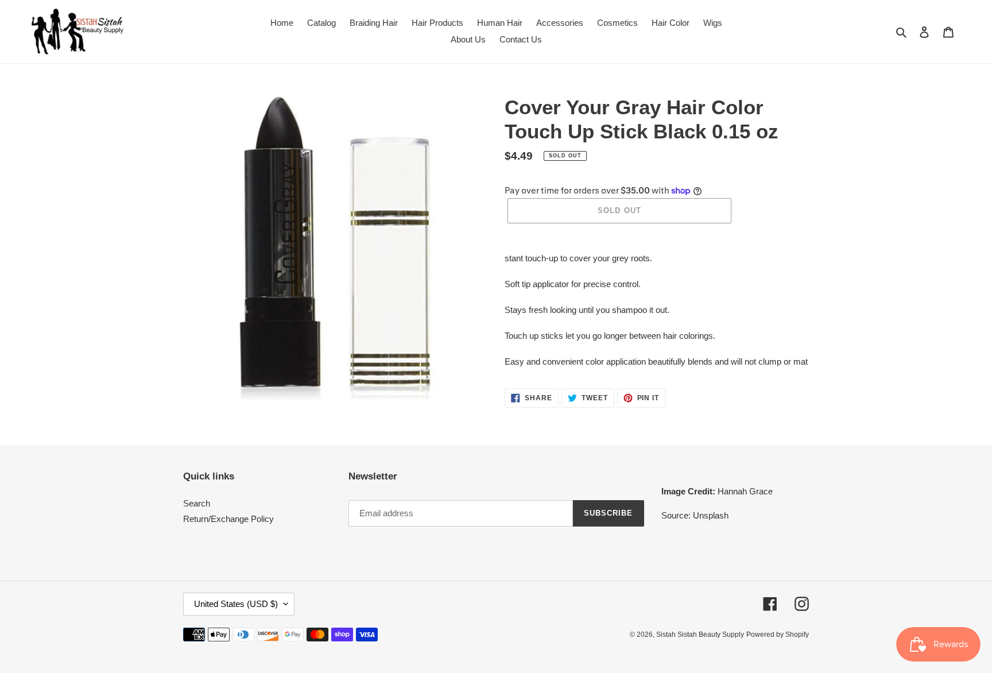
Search (196, 503)
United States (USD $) (236, 604)
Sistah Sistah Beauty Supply (700, 635)
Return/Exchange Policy (228, 519)
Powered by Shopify (777, 635)
